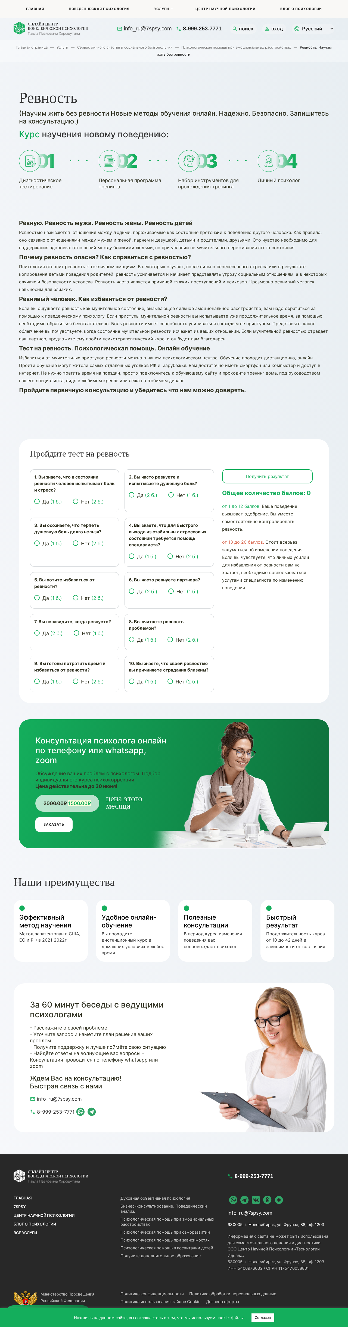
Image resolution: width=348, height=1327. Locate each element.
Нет (92, 502)
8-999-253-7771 (202, 28)
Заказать (54, 824)
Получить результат (267, 476)
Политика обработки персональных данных (232, 1293)
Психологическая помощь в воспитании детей (166, 1247)
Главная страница (32, 47)
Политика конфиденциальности (152, 1293)
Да (52, 502)
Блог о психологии (301, 9)
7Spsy (20, 1206)
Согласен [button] (263, 1317)
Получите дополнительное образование (160, 1255)
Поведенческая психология (99, 9)
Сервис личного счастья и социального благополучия (124, 47)
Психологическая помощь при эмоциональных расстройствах (236, 47)
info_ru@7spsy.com (148, 28)
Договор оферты (222, 1301)
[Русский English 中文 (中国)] (313, 29)
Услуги (161, 9)
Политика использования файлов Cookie (160, 1301)
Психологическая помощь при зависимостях (165, 1240)
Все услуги (25, 1232)
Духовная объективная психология (155, 1198)
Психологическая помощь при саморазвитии (165, 1232)
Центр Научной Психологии (225, 9)
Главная (35, 9)
